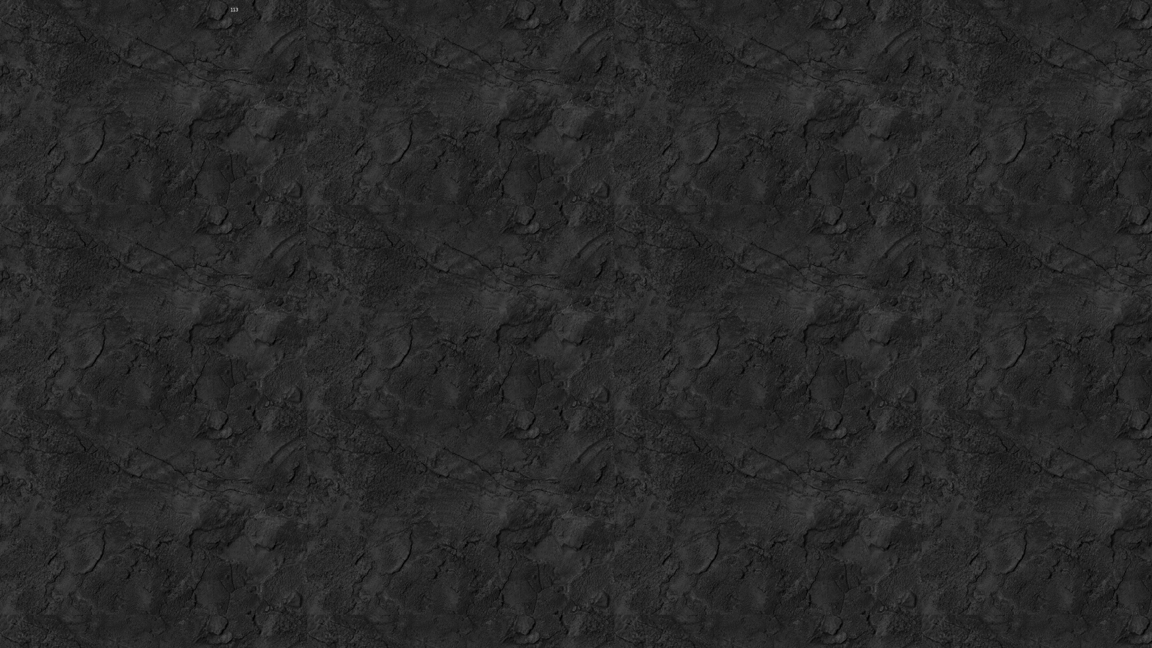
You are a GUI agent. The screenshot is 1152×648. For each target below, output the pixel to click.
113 (234, 9)
